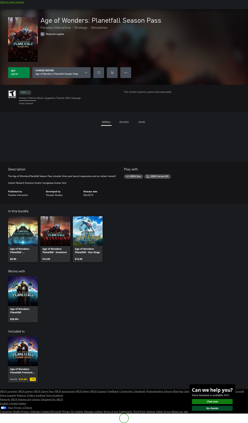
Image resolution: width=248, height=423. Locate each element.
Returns (21, 395)
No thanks (212, 408)
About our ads (179, 411)
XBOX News (82, 391)
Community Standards (132, 391)
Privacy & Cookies (72, 411)
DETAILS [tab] (106, 122)
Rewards (5, 399)
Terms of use (110, 411)
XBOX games (25, 391)
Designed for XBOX (52, 399)
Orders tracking (36, 395)
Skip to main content (12, 2)
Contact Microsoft (50, 411)
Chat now (212, 401)
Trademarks (125, 411)
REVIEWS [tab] (124, 122)
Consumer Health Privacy (15, 411)
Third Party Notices (144, 411)
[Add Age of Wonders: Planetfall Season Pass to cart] (112, 72)
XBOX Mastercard (21, 399)
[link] (23, 239)
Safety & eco (163, 411)
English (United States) (13, 403)
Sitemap (35, 411)
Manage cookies (93, 411)
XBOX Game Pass (44, 391)
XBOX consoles (8, 391)
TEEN (23, 92)
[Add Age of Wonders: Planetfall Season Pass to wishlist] (98, 72)
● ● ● (125, 72)
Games (36, 399)
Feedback (112, 391)
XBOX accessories (64, 391)
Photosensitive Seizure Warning (164, 391)
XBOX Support (98, 391)
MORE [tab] (142, 122)
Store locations (54, 395)
